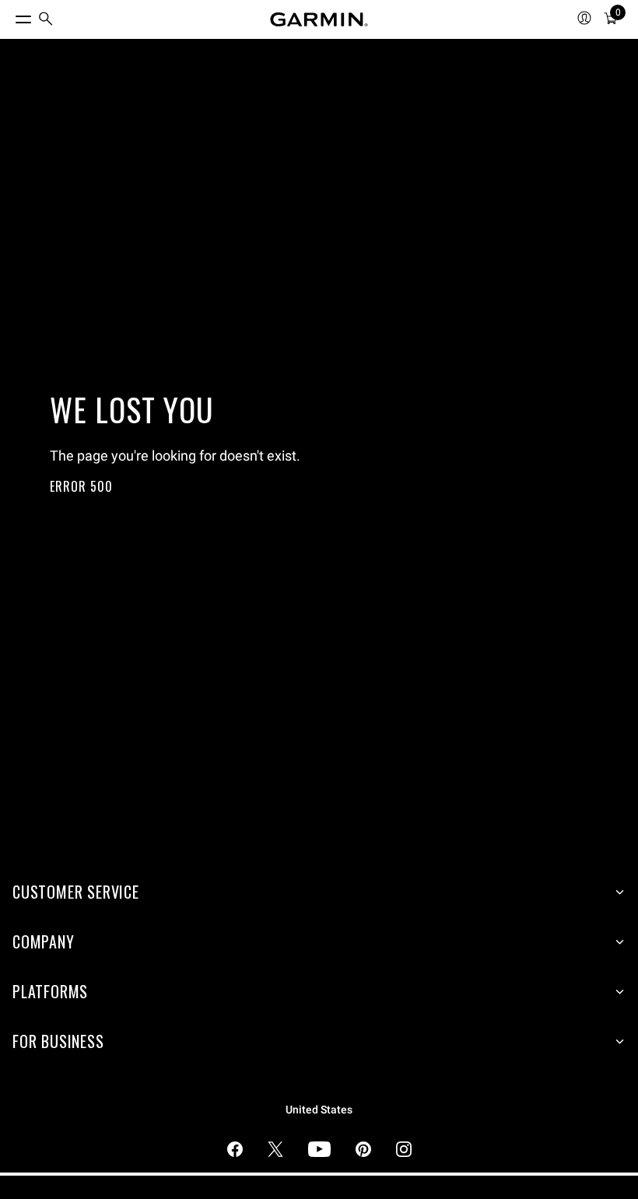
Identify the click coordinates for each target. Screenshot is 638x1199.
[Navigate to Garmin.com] (319, 19)
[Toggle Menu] (9, 15)
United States (319, 1110)
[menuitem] (46, 20)
